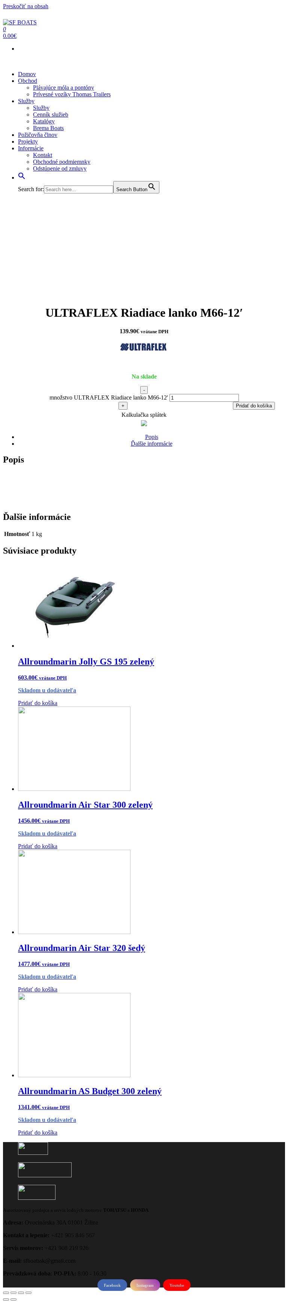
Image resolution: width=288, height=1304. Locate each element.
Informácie (31, 148)
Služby (26, 101)
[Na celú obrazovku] (21, 1293)
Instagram (145, 1285)
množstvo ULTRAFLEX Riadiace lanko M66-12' (109, 397)
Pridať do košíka (254, 406)
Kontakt (42, 155)
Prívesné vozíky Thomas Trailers (72, 94)
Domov (27, 74)
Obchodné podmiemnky (61, 162)
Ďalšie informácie (151, 443)
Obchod (27, 81)
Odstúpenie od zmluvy (60, 168)
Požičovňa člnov (37, 135)
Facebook (112, 1285)
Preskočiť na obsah (25, 6)
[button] (22, 177)
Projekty (28, 141)
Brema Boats (48, 128)
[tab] (151, 437)
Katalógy (44, 121)
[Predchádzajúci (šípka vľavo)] (6, 1299)
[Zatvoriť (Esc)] (6, 1293)
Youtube (177, 1285)
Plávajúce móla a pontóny (63, 87)
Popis (151, 437)
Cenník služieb (50, 114)
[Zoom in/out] (29, 1293)
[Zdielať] (13, 1293)
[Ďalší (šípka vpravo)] (13, 1299)
